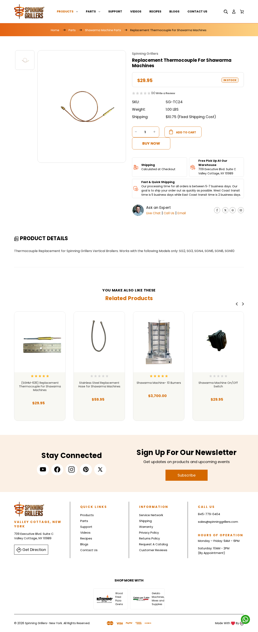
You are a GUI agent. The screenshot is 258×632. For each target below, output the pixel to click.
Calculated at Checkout (158, 169)
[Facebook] (217, 210)
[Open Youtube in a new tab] (43, 469)
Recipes (155, 11)
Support (115, 11)
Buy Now (151, 143)
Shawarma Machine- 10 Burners (159, 383)
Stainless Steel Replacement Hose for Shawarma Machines (99, 384)
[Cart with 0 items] (242, 12)
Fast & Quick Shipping (158, 182)
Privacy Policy (149, 532)
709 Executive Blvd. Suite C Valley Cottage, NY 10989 (217, 171)
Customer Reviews (153, 550)
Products (65, 11)
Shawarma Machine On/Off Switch (218, 384)
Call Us (169, 213)
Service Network (151, 515)
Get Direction (33, 549)
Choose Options (159, 411)
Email (181, 213)
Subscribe (187, 475)
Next (243, 304)
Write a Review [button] (165, 93)
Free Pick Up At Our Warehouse (212, 163)
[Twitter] (225, 210)
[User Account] (234, 12)
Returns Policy (149, 538)
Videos (135, 11)
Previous (237, 304)
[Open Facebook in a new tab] (57, 469)
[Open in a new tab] (100, 469)
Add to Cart (38, 411)
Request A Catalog (153, 544)
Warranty (146, 527)
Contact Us (197, 11)
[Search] (226, 12)
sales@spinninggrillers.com (218, 522)
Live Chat (153, 213)
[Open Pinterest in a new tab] (86, 469)
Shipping (148, 165)
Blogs (174, 11)
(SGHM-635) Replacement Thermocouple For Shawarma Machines (40, 386)
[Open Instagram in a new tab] (72, 469)
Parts (91, 11)
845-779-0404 (209, 514)
